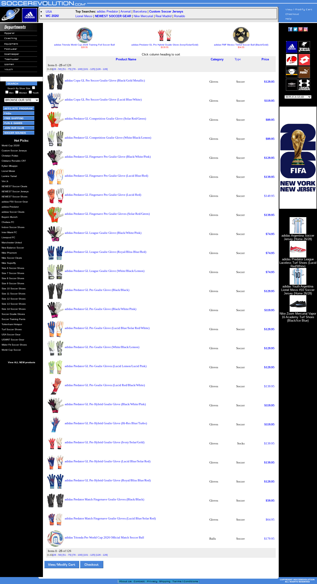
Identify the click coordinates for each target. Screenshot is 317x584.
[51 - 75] (66, 69)
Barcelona (140, 11)
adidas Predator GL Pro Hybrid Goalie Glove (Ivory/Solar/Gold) (164, 44)
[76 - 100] (77, 69)
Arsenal (125, 11)
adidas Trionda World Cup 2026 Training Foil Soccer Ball (84, 44)
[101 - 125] (89, 69)
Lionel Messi (83, 16)
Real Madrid (163, 16)
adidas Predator (107, 11)
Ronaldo (179, 16)
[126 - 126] (102, 69)
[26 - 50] (57, 69)
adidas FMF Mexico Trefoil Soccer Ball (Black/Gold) (241, 44)
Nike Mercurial (143, 16)
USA (49, 11)
